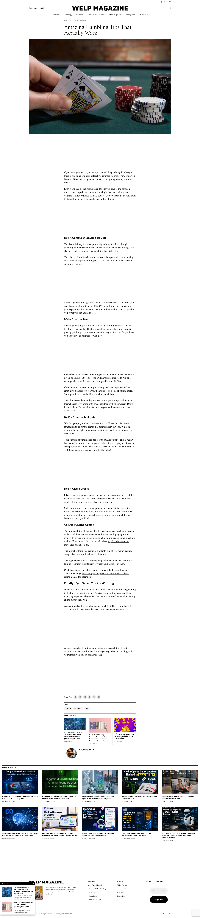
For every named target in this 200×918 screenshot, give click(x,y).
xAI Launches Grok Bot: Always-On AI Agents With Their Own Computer (98, 797)
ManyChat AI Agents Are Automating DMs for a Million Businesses (98, 834)
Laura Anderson (9, 801)
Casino (68, 708)
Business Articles (71, 21)
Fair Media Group (66, 914)
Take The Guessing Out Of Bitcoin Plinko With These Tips (124, 736)
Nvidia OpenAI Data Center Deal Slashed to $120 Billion (139, 797)
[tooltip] (161, 2)
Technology (121, 896)
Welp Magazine (86, 749)
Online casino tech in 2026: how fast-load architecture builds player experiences (73, 735)
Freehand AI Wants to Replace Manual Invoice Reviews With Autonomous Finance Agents (178, 835)
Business (120, 892)
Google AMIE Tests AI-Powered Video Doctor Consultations (178, 797)
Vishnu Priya (128, 801)
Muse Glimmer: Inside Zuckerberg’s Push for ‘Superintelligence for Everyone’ (20, 834)
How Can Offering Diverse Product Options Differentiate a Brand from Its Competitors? (99, 738)
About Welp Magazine (95, 885)
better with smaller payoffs (106, 439)
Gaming (83, 21)
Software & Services (124, 889)
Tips (86, 708)
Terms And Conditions (95, 900)
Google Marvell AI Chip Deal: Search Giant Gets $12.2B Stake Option (20, 797)
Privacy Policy (92, 896)
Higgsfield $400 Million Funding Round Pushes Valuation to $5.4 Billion (59, 797)
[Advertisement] (100, 154)
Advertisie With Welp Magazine (99, 889)
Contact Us (92, 892)
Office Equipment (123, 885)
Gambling (77, 708)
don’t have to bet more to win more (85, 335)
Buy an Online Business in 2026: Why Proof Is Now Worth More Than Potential (59, 834)
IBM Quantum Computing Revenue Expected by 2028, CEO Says (137, 834)
